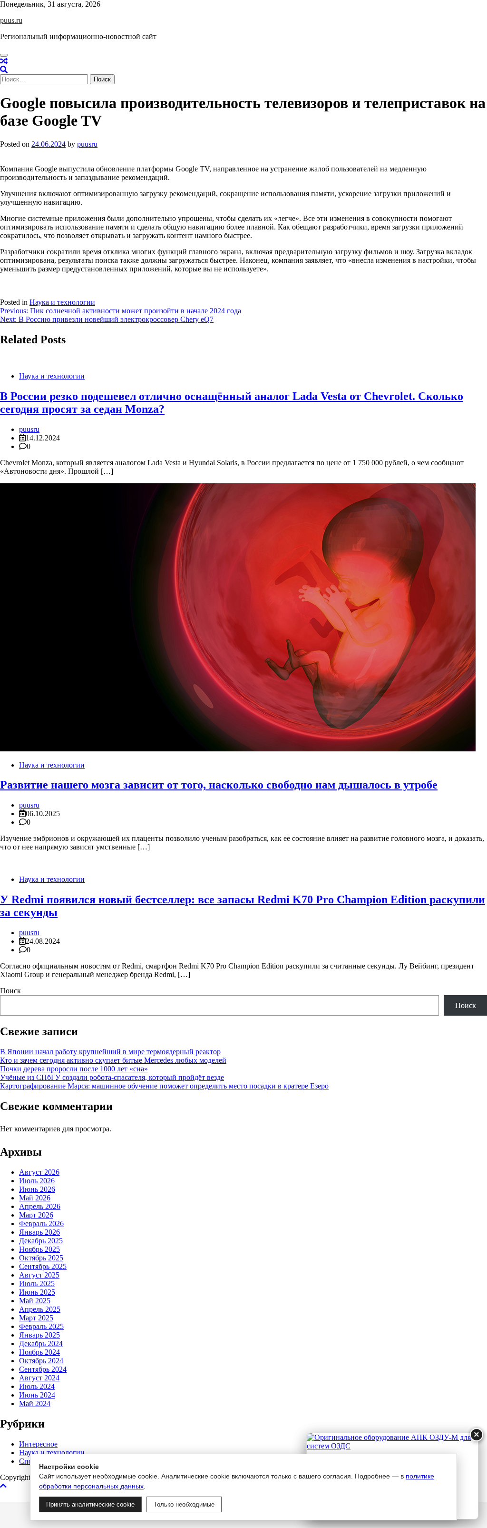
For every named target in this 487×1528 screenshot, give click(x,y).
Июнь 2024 (37, 1395)
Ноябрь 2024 (39, 1352)
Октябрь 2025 (41, 1258)
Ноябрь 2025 (39, 1249)
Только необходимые (184, 1504)
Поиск (10, 991)
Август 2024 (39, 1378)
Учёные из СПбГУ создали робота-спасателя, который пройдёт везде (112, 1077)
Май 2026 (34, 1198)
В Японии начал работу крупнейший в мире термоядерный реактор (110, 1052)
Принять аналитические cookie (90, 1504)
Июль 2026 (37, 1181)
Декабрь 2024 (41, 1343)
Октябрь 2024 (41, 1361)
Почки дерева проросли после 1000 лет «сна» (74, 1069)
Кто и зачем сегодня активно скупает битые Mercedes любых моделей (113, 1060)
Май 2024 (34, 1403)
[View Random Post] (4, 61)
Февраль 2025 (41, 1326)
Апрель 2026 (39, 1206)
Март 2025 (36, 1318)
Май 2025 (34, 1301)
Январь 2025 (39, 1335)
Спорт (29, 1461)
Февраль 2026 (41, 1223)
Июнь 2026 (37, 1189)
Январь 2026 (39, 1232)
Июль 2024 (37, 1386)
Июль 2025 (37, 1283)
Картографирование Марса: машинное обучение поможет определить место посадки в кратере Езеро (164, 1086)
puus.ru (11, 20)
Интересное (38, 1444)
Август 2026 (39, 1172)
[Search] (4, 70)
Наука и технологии (62, 302)
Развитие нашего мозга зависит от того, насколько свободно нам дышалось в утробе (219, 785)
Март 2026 (36, 1215)
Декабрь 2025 (41, 1241)
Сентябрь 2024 (43, 1369)
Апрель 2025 (39, 1309)
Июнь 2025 (37, 1292)
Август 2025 (39, 1275)
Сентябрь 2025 (43, 1266)
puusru (87, 144)
